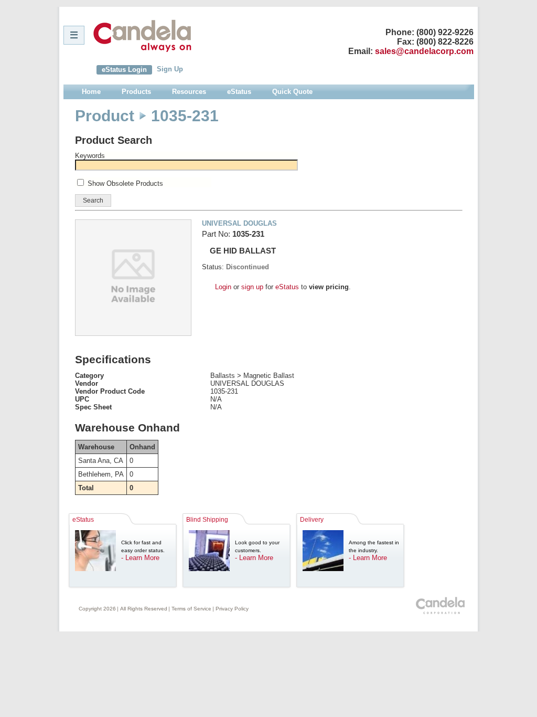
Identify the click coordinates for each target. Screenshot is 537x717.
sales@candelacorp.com (424, 51)
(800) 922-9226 (445, 32)
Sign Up (170, 69)
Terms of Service (191, 608)
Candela (142, 35)
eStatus (287, 287)
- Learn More (140, 558)
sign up (252, 287)
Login (223, 287)
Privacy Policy (232, 608)
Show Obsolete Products (125, 183)
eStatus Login (124, 69)
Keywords (90, 156)
